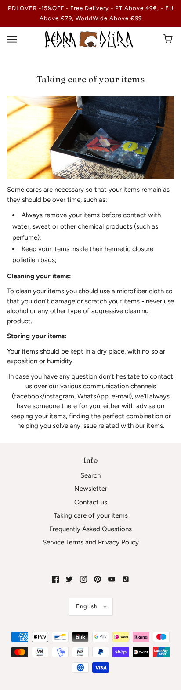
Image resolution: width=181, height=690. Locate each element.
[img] (55, 579)
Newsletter (90, 489)
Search (90, 475)
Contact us (90, 502)
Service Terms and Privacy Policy (91, 542)
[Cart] (169, 39)
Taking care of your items (91, 515)
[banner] (89, 39)
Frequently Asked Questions (90, 529)
